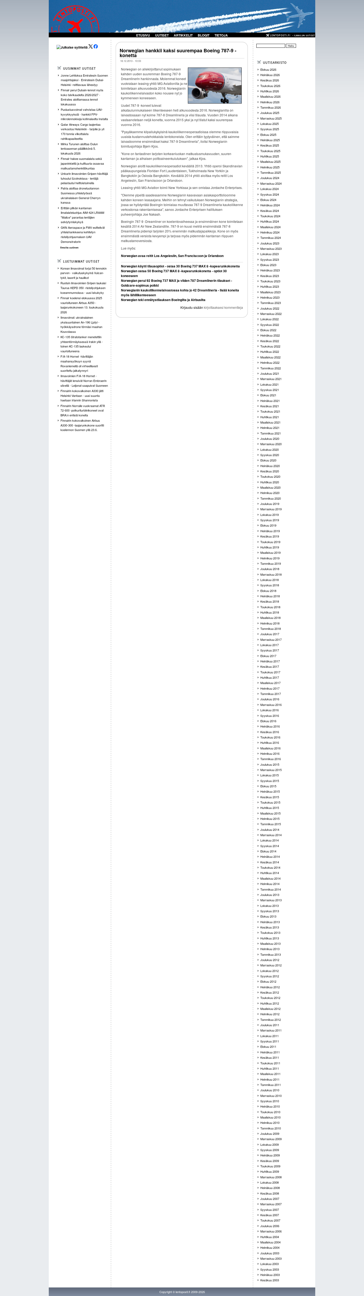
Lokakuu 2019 (269, 514)
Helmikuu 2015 (270, 818)
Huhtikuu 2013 (269, 938)
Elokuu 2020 (268, 460)
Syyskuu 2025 (269, 129)
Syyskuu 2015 (269, 781)
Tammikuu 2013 (270, 954)
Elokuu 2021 (268, 395)
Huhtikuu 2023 (269, 286)
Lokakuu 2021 (269, 384)
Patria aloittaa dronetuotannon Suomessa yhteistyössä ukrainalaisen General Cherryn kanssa (80, 195)
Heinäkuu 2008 (270, 1188)
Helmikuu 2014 (270, 884)
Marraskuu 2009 (271, 1139)
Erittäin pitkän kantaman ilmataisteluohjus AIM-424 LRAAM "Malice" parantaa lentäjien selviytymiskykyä (82, 215)
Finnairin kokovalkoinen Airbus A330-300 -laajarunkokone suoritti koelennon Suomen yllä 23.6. (82, 425)
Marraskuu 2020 (271, 444)
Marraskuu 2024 (271, 183)
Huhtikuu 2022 (269, 351)
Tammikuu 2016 (270, 759)
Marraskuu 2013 (271, 900)
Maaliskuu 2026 (270, 96)
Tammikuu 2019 (270, 563)
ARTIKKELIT (183, 35)
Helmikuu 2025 (270, 167)
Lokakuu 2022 (269, 319)
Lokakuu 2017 (269, 645)
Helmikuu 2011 (270, 1079)
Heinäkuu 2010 (270, 1106)
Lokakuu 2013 (269, 905)
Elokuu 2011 (268, 1046)
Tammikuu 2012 (270, 1019)
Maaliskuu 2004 (270, 1242)
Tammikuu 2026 (270, 107)
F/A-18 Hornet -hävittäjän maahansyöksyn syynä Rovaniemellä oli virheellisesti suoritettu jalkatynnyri (79, 363)
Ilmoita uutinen (69, 247)
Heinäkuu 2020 (270, 466)
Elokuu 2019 (268, 525)
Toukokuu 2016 (270, 737)
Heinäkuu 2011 (270, 1052)
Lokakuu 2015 (269, 775)
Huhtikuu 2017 (269, 677)
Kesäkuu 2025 (269, 145)
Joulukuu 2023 (269, 243)
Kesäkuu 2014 (269, 862)
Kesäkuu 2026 (269, 80)
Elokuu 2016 (268, 721)
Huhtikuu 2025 (269, 156)
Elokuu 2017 (268, 656)
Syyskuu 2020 (269, 455)
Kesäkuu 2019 (269, 536)
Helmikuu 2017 (270, 688)
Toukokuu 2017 (270, 672)
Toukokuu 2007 (270, 1220)
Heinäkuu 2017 (270, 661)
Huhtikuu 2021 (269, 417)
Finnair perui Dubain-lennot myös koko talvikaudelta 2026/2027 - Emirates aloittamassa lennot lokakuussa (82, 97)
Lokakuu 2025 (269, 123)
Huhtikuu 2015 (269, 807)
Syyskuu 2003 (269, 1269)
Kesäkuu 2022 (269, 341)
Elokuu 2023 (268, 265)
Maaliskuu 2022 (270, 357)
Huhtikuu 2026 (269, 91)
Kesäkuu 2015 (269, 797)
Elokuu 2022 (268, 330)
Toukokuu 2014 (270, 867)
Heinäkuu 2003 (270, 1275)
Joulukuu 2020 (269, 438)
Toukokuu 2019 (270, 542)
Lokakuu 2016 (269, 710)
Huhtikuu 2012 (269, 1003)
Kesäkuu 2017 (269, 666)
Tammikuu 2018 (270, 628)
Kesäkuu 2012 (269, 992)
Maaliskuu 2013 (270, 943)
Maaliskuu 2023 (270, 292)
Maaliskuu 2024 (270, 227)
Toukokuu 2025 (270, 151)
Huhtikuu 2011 (269, 1068)
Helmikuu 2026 (270, 102)
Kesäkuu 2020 (269, 471)
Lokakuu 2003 (269, 1264)
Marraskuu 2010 (271, 1095)
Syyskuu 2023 (269, 259)
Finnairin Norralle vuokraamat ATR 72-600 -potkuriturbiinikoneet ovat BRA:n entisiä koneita (82, 410)
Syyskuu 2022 (269, 324)
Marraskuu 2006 (271, 1231)
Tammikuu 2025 (270, 172)
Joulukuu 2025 (269, 112)
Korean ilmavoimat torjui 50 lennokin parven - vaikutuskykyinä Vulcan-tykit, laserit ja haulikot (83, 273)
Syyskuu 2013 (269, 911)
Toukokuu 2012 (270, 997)
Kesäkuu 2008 (269, 1193)
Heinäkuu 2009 (270, 1155)
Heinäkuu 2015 (270, 791)
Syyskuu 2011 (269, 1041)
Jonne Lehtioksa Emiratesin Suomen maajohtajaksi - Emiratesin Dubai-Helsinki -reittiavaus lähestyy (84, 80)
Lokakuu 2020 (269, 449)
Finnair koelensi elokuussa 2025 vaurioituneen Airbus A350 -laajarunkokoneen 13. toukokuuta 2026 (81, 305)
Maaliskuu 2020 (270, 487)
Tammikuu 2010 (270, 1128)
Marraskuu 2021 (271, 379)
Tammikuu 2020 (270, 498)
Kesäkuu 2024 (269, 210)
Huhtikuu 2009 (269, 1171)
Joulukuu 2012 (269, 960)
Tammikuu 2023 (270, 303)
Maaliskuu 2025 (270, 161)
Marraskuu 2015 (271, 770)
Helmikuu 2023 (270, 297)
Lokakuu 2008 (269, 1182)
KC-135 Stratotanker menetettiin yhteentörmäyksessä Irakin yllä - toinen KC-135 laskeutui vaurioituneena (81, 344)
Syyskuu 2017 (269, 650)
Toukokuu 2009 (270, 1166)
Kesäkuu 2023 (269, 276)
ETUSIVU (143, 35)
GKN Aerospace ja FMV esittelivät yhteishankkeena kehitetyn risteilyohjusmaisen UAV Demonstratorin (83, 234)
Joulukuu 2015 (269, 764)
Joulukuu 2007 (269, 1198)
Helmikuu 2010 (270, 1122)
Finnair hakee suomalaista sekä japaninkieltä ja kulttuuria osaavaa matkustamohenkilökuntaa (82, 163)
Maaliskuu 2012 (270, 1008)
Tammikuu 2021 (270, 433)
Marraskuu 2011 (271, 1030)
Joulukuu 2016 (269, 699)
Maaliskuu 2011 (270, 1074)
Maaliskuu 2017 (270, 683)
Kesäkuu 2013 (269, 927)
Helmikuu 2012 (270, 1014)
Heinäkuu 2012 (270, 987)
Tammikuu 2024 (270, 237)
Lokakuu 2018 (269, 580)
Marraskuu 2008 (271, 1177)
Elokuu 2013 (268, 916)
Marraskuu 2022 (271, 313)
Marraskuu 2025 (271, 118)
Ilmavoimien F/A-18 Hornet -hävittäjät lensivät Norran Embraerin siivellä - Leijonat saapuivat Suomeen (84, 380)
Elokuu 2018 (268, 590)
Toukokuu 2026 (270, 86)
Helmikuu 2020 (270, 493)
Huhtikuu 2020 (269, 482)
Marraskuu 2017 (271, 639)
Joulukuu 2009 (269, 1133)
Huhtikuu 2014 (269, 873)
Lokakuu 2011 (269, 1036)
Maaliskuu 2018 (270, 617)
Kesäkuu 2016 (269, 732)
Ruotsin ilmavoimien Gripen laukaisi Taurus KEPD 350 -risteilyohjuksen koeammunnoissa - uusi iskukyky (83, 287)
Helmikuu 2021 (270, 427)
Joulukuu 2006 (269, 1226)
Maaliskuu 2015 (270, 813)
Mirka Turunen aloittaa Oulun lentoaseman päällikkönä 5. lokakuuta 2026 (79, 148)
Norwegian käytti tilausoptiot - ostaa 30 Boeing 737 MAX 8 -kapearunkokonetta (180, 266)
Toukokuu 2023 (270, 281)
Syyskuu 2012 (269, 976)
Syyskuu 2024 (269, 194)
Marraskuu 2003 (271, 1258)
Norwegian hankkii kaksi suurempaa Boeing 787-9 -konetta (178, 53)
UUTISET (162, 35)
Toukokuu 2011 (270, 1063)
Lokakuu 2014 (269, 840)
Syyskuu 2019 (269, 520)
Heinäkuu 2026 (270, 75)
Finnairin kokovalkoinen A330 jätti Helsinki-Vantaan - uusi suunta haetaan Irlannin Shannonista (81, 395)
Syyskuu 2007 (269, 1209)
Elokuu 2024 (268, 199)
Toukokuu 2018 (270, 607)
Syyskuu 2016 (269, 715)
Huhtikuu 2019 (269, 547)
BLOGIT (203, 35)
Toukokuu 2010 (270, 1112)
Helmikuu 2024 (270, 232)
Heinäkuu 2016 (270, 726)
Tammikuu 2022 (270, 368)
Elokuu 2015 (268, 786)
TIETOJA (221, 35)
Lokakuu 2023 (269, 254)
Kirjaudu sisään (191, 307)
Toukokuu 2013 (270, 932)
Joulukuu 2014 (269, 829)
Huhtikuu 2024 (269, 221)
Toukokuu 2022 (270, 346)
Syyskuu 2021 (269, 390)
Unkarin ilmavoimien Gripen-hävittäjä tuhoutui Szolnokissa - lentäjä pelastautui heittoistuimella (84, 178)
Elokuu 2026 (268, 69)
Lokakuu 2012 (269, 971)
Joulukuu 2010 (269, 1090)
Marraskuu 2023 (271, 248)
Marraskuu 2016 (271, 704)
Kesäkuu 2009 (269, 1161)
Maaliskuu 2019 (270, 552)
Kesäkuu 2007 (269, 1215)
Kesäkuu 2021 (269, 406)
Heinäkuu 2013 (270, 922)
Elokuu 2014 (268, 851)
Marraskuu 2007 (271, 1204)
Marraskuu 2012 (271, 965)
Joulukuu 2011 (269, 1025)
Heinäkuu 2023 (270, 270)
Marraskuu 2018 (271, 574)
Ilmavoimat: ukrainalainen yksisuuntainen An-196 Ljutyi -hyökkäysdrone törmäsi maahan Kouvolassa (81, 324)
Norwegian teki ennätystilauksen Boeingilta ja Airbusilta (163, 299)
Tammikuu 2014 (270, 889)
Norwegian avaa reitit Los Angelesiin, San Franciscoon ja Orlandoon (172, 255)
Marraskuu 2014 (271, 835)
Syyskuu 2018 (269, 585)
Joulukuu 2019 (269, 503)
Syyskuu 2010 (269, 1101)
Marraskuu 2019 (271, 509)
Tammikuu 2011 (270, 1084)
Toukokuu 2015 (270, 802)
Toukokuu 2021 (270, 411)
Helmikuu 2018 (270, 623)
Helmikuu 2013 (270, 949)
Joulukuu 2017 (269, 634)
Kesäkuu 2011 (269, 1057)
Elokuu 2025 (268, 134)
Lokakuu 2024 (269, 189)
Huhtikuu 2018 (269, 612)
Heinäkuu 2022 (270, 335)
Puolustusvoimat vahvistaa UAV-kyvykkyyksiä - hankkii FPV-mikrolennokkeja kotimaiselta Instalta (84, 114)
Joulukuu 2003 (269, 1253)
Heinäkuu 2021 (270, 400)
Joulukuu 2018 (269, 569)
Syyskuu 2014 (269, 846)
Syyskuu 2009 (269, 1150)
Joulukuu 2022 (269, 308)
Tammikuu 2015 (270, 824)
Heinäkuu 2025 (270, 140)
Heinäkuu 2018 (270, 596)
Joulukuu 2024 (269, 178)
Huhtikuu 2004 (269, 1237)
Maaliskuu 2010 (270, 1117)
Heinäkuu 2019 (270, 531)
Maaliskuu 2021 (270, 422)
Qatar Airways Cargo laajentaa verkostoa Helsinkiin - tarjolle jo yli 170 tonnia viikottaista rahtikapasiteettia (82, 131)
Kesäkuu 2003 (269, 1280)
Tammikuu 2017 (270, 694)
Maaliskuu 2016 (270, 748)
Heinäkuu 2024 (270, 205)
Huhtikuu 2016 (269, 742)
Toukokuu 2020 (270, 476)
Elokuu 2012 (268, 981)
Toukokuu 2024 (270, 216)
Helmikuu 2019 (270, 558)
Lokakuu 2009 (269, 1144)
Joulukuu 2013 (269, 894)
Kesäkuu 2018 (269, 601)
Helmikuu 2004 (270, 1247)
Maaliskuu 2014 (270, 878)
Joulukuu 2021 (269, 373)
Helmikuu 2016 (270, 753)
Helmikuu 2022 (270, 362)
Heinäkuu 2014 (270, 856)
